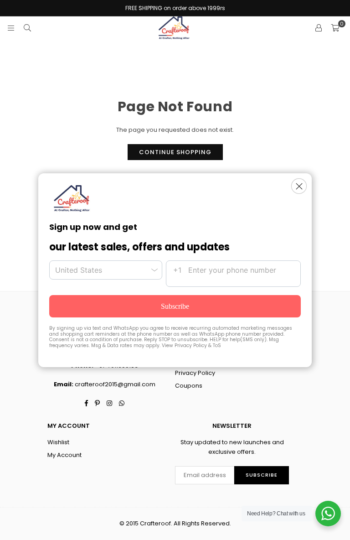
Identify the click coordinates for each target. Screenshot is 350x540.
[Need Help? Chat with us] (328, 513)
